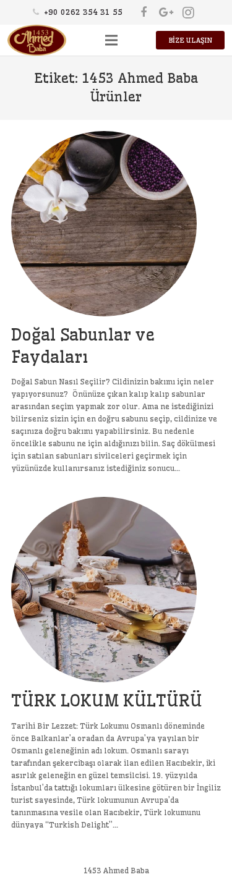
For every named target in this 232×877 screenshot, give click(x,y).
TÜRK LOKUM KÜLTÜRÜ (106, 700)
